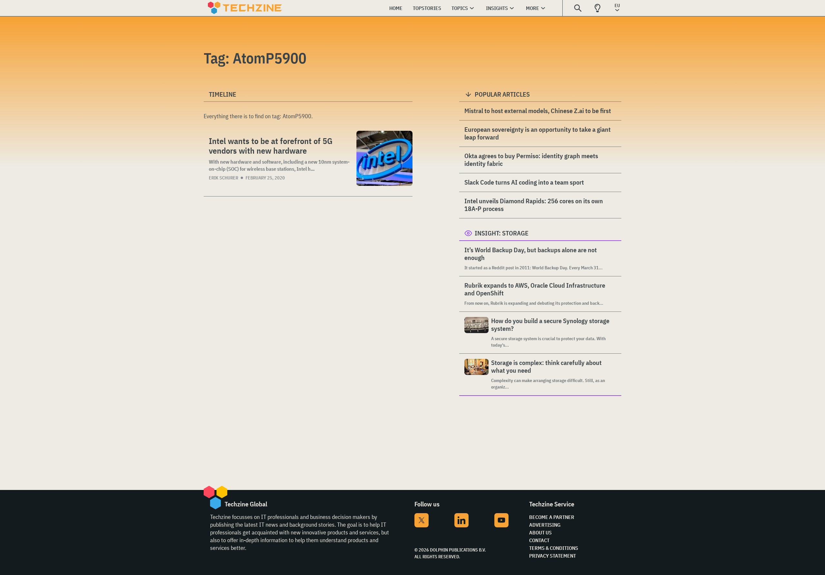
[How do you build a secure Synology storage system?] (476, 332)
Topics (459, 8)
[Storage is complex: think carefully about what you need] (476, 374)
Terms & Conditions (553, 548)
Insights (497, 8)
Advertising (544, 525)
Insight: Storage (502, 233)
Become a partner (551, 517)
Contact (539, 540)
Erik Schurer (223, 178)
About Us (540, 532)
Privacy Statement (552, 555)
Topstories (427, 8)
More (532, 8)
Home (396, 8)
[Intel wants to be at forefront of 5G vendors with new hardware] (384, 158)
